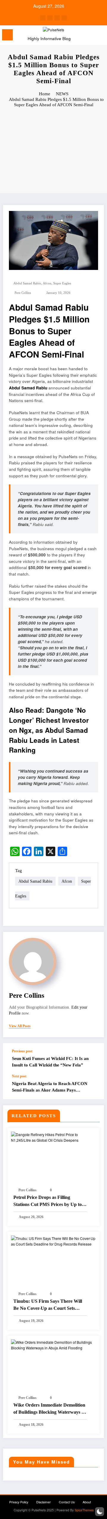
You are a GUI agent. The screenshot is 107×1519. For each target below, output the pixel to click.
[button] (99, 1511)
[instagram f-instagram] (57, 18)
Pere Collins (23, 292)
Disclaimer (43, 1502)
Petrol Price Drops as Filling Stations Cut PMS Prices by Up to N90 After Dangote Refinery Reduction (47, 1201)
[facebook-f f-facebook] (42, 18)
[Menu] (7, 34)
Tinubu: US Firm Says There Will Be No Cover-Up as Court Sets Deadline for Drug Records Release (48, 1305)
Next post (19, 1076)
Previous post (22, 1051)
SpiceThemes (84, 1510)
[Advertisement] (53, 151)
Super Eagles (62, 283)
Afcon (47, 283)
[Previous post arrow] (93, 1058)
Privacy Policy (18, 1502)
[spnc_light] (100, 36)
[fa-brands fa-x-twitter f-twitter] (50, 18)
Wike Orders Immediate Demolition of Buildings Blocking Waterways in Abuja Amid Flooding (49, 1409)
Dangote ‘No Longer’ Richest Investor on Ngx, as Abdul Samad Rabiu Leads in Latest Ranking (49, 730)
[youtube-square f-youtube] (64, 18)
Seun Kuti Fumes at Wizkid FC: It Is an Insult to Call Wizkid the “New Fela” (50, 1061)
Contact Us (67, 1502)
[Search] (89, 36)
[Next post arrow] (93, 1086)
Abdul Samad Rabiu (27, 283)
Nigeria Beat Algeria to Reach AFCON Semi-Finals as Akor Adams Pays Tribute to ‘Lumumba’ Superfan (49, 1087)
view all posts (20, 1026)
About (87, 1502)
